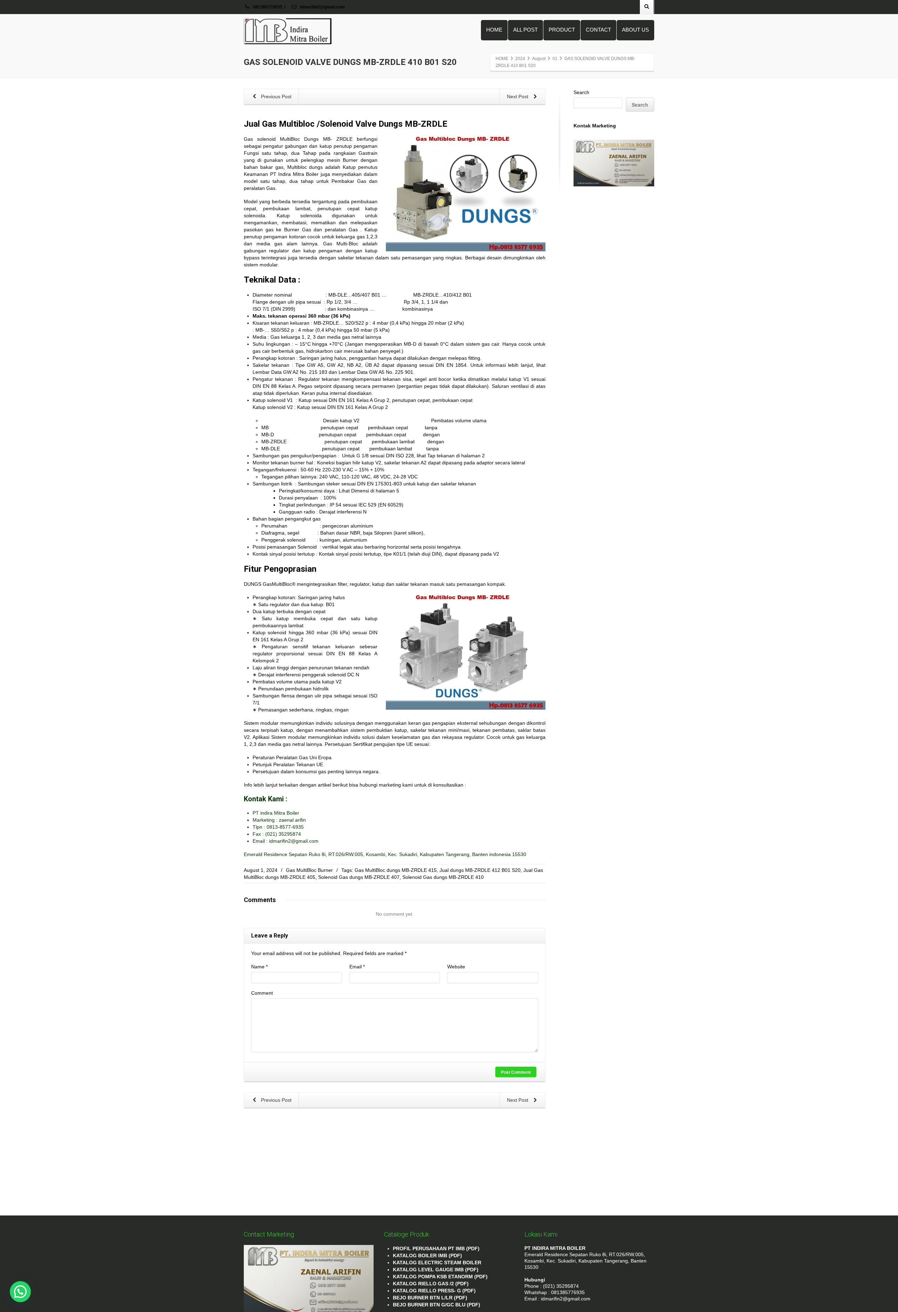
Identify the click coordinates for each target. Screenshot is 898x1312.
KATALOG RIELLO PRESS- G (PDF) (434, 1290)
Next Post (518, 96)
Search (581, 92)
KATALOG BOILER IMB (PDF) (427, 1255)
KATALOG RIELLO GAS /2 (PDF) (431, 1283)
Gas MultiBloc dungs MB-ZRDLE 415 (396, 870)
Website (456, 966)
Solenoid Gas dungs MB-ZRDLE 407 (359, 877)
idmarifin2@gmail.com (322, 7)
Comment (262, 993)
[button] (20, 1291)
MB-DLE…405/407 (349, 295)
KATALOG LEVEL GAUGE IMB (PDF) (435, 1269)
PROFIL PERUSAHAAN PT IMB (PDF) (436, 1248)
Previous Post (275, 96)
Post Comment (516, 1072)
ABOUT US (635, 30)
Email (357, 966)
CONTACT (598, 30)
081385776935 (267, 7)
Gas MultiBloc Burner (309, 870)
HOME (494, 30)
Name (259, 966)
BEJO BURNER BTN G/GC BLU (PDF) (436, 1304)
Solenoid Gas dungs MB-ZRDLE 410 (443, 877)
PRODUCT (562, 30)
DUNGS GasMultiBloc (268, 584)
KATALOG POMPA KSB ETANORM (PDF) (440, 1276)
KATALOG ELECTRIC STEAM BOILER (437, 1262)
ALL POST (525, 30)
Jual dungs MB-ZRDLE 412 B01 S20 (480, 870)
